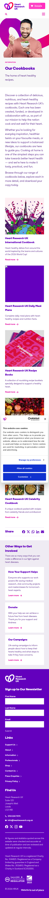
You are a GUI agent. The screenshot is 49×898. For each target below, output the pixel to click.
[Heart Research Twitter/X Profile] (11, 826)
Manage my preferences (30, 460)
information (10, 62)
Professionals (11, 760)
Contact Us (10, 771)
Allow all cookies (24, 468)
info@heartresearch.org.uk (20, 820)
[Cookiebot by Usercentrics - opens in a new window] (29, 419)
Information (10, 755)
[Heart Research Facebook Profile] (6, 826)
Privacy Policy (11, 781)
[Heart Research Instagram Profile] (16, 826)
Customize (23, 477)
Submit (8, 731)
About (8, 750)
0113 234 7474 (14, 816)
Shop (7, 766)
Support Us (10, 745)
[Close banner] (45, 419)
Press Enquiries (12, 776)
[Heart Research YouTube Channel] (20, 826)
